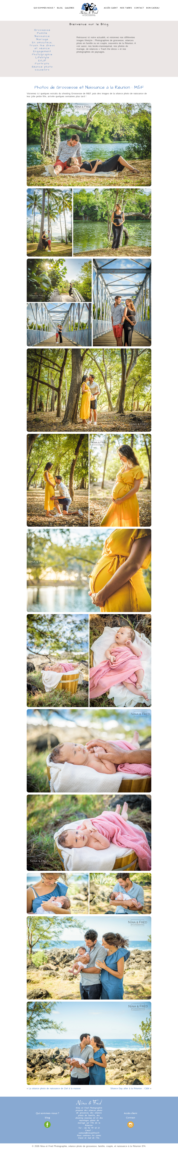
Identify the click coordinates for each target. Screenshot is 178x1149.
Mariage (42, 39)
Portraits (42, 63)
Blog (60, 8)
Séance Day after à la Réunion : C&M (129, 1088)
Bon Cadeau (152, 8)
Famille (42, 33)
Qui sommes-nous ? (44, 8)
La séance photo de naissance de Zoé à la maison (55, 1088)
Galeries (69, 8)
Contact (139, 8)
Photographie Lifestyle (42, 56)
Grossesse (42, 30)
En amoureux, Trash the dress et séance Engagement (42, 47)
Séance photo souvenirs (42, 68)
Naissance (42, 36)
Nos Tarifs (126, 8)
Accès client (111, 8)
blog (47, 1117)
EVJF (42, 60)
